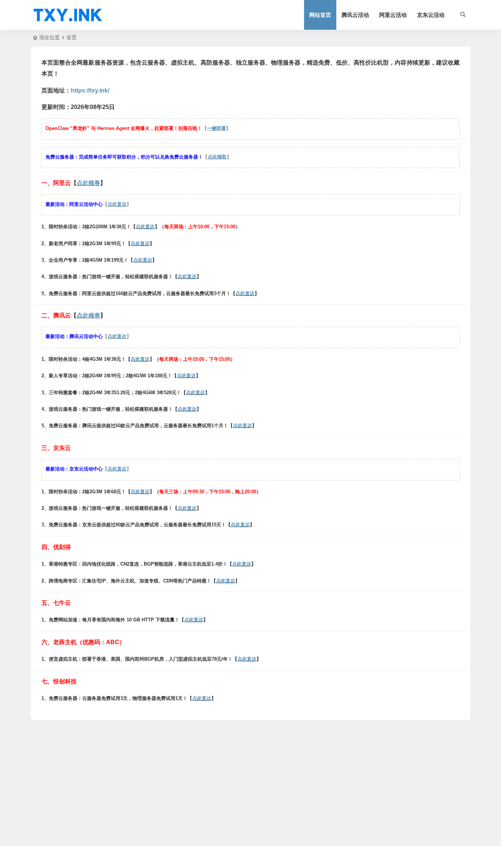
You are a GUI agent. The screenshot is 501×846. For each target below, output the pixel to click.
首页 (71, 37)
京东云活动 (431, 15)
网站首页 (320, 15)
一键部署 (216, 128)
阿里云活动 (393, 15)
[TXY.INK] (67, 15)
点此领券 (88, 183)
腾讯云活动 (355, 15)
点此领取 (217, 157)
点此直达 (117, 204)
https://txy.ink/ (90, 90)
